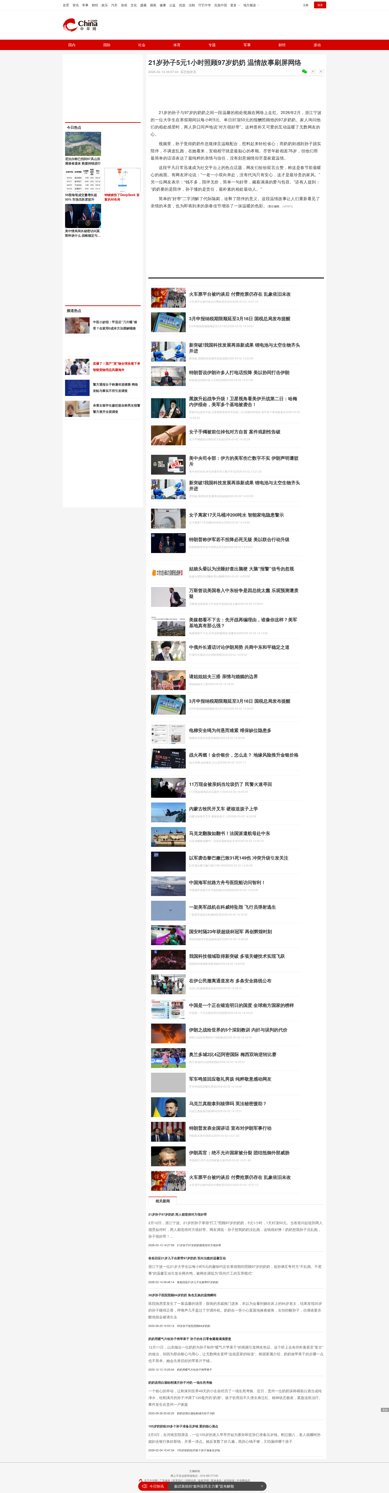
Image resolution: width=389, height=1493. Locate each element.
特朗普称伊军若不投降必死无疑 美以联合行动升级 (239, 539)
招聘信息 (190, 1480)
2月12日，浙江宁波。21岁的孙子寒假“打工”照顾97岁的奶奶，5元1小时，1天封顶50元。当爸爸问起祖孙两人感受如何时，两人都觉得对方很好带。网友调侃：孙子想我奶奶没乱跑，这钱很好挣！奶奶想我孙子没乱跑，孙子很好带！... (235, 1229)
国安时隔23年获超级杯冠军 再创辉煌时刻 (230, 931)
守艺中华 (204, 5)
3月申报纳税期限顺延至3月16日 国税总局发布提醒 (239, 318)
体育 (177, 44)
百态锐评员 (188, 71)
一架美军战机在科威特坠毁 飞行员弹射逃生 (232, 906)
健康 (163, 5)
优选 (182, 5)
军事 (85, 5)
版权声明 (203, 1480)
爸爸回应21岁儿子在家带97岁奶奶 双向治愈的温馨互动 (187, 1258)
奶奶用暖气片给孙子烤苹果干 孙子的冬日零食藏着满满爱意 (189, 1338)
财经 (95, 5)
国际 (107, 44)
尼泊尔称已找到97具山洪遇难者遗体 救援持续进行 (83, 160)
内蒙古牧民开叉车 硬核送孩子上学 (223, 808)
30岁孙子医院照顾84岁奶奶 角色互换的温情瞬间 (182, 1295)
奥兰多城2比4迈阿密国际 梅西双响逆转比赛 (232, 1054)
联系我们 (177, 1480)
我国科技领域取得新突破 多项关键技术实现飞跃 (237, 956)
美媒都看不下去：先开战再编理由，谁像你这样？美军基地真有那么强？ (243, 622)
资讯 (75, 5)
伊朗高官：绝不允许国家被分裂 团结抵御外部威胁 (239, 1152)
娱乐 (105, 5)
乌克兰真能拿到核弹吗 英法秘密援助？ (228, 1103)
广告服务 (165, 1480)
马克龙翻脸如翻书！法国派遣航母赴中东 (229, 833)
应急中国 (220, 5)
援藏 (143, 5)
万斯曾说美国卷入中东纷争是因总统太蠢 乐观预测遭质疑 (244, 593)
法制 (192, 5)
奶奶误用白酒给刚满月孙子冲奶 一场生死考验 (180, 1382)
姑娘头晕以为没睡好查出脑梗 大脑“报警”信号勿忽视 (241, 568)
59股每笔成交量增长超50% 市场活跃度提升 (81, 196)
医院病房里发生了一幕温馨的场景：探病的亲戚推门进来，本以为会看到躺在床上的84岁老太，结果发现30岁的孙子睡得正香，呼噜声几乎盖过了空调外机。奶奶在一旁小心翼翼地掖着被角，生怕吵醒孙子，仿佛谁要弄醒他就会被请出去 (235, 1310)
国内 (71, 44)
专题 (212, 44)
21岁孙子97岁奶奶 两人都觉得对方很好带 (177, 1214)
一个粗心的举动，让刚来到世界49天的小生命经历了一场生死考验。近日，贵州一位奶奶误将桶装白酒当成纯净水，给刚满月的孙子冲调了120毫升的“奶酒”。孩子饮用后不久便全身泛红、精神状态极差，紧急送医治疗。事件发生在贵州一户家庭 (235, 1397)
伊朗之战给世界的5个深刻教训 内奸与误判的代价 (238, 1029)
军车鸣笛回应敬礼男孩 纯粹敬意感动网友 (230, 1078)
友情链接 (229, 1480)
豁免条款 (216, 1480)
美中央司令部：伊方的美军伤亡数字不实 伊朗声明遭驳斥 (244, 461)
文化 (134, 5)
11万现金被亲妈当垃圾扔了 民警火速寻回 (230, 784)
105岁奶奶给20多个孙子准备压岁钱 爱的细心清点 (183, 1426)
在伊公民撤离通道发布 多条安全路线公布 (230, 980)
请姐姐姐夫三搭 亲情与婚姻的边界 (223, 676)
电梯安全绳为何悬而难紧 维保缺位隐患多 (230, 730)
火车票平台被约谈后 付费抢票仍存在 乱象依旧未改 (240, 293)
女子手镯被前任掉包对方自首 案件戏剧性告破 (234, 431)
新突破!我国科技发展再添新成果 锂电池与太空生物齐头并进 (244, 347)
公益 (172, 5)
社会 (141, 44)
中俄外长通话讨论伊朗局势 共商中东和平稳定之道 (239, 647)
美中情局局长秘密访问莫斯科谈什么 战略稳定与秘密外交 (83, 235)
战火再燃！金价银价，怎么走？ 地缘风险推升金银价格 (244, 754)
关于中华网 (151, 1480)
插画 (153, 5)
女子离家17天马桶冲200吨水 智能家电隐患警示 (236, 514)
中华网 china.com (82, 25)
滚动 (317, 44)
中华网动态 (243, 1480)
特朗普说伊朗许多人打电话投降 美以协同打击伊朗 (239, 372)
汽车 (114, 5)
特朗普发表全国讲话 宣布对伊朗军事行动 (230, 1128)
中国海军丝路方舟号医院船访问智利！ (227, 882)
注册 (305, 5)
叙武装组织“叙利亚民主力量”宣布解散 (204, 1486)
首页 (66, 5)
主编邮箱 (194, 1471)
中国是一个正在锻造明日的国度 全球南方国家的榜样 (241, 1005)
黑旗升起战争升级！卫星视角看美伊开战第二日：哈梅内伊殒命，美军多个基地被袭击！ (243, 401)
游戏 (124, 5)
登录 (320, 5)
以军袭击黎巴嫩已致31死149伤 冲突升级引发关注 (238, 857)
